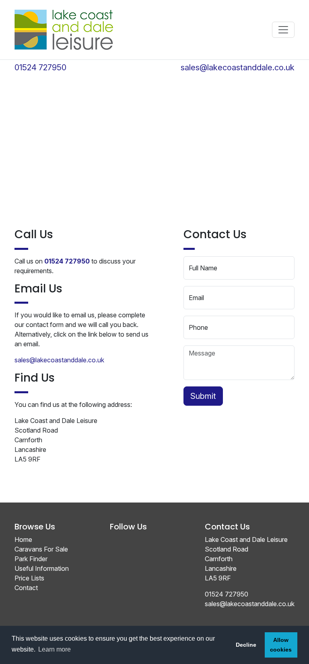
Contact (26, 588)
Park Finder (30, 559)
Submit (203, 396)
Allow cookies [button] (281, 645)
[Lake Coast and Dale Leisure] (63, 30)
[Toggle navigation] (283, 30)
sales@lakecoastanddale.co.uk (238, 67)
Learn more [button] (54, 649)
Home (23, 539)
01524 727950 (40, 67)
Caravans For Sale (41, 549)
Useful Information (41, 568)
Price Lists (29, 578)
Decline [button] (246, 645)
